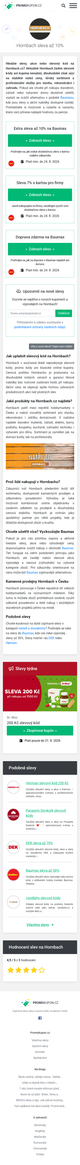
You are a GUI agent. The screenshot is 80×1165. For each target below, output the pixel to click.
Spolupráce (40, 1057)
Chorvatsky (40, 1148)
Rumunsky (40, 1142)
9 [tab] (74, 679)
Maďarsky (40, 1136)
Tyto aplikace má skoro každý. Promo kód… (40, 1106)
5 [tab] (51, 679)
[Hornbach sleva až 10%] (40, 30)
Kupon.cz (29, 5)
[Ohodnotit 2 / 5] (18, 970)
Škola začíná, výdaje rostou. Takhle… (40, 1076)
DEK (51, 638)
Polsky (40, 1154)
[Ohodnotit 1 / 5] (11, 970)
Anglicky (40, 1130)
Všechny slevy (38, 925)
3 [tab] (39, 679)
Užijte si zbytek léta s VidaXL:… (40, 1082)
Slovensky (40, 1125)
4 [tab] (45, 679)
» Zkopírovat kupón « (40, 730)
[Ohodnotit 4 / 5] (34, 970)
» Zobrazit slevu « (40, 140)
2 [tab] (33, 679)
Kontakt (40, 1051)
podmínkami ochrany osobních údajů (39, 327)
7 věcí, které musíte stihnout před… (40, 1088)
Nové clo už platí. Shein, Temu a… (40, 1094)
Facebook (40, 1018)
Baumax (67, 548)
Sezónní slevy (40, 1046)
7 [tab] (62, 679)
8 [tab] (68, 679)
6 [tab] (57, 679)
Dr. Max (12, 717)
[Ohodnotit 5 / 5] (42, 970)
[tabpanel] (40, 723)
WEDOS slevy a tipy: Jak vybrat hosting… (40, 1100)
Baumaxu (67, 97)
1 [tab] (28, 679)
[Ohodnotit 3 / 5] (26, 970)
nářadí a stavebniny (31, 628)
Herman (11, 643)
